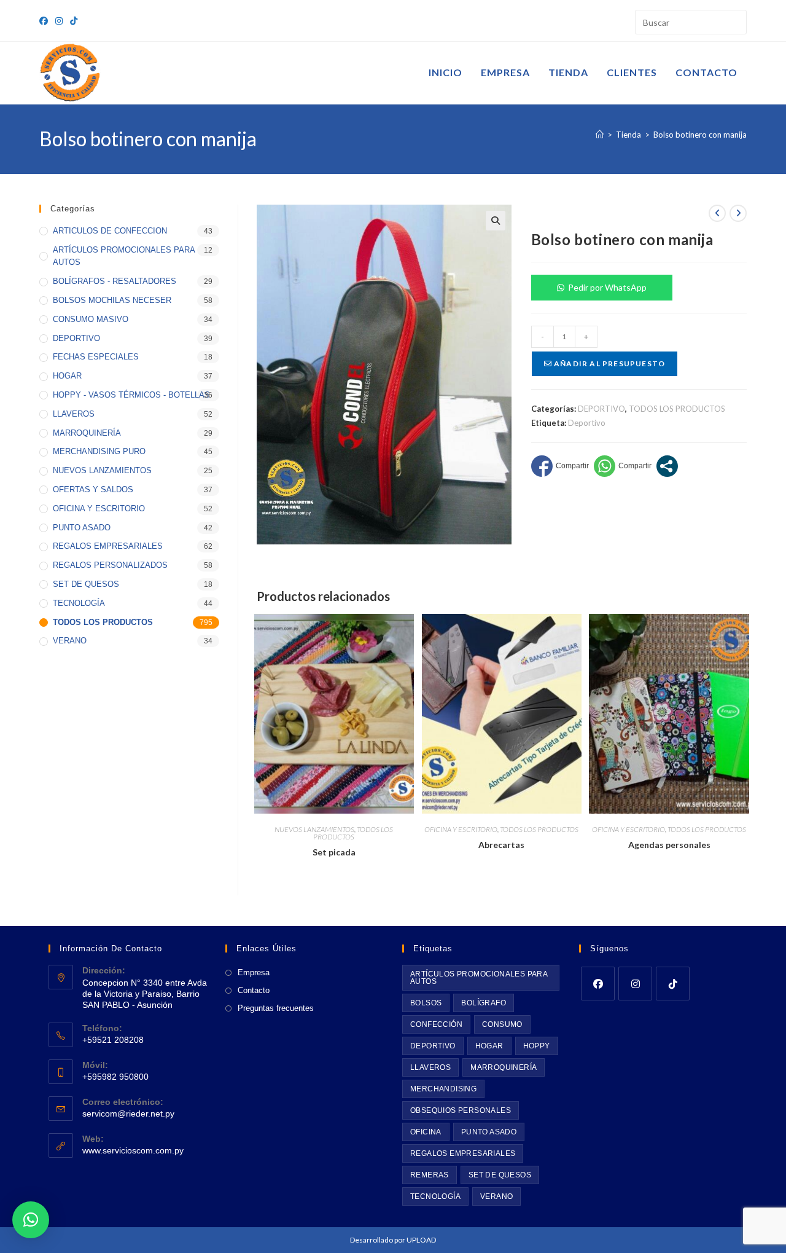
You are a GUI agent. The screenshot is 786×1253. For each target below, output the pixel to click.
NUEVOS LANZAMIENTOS (314, 829)
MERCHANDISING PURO (99, 451)
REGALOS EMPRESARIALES (108, 546)
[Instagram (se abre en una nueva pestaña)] (59, 21)
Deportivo (586, 423)
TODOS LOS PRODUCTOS (677, 409)
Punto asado (488, 1132)
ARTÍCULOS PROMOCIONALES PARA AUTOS (124, 256)
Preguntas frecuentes (276, 1008)
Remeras (429, 1175)
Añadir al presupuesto (608, 363)
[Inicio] (600, 134)
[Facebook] (598, 983)
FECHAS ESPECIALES (96, 356)
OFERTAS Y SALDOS (93, 489)
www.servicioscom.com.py (133, 1150)
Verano (496, 1196)
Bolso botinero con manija (700, 134)
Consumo (502, 1024)
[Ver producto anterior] (717, 213)
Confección (436, 1024)
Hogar (489, 1046)
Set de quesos (500, 1175)
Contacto (254, 990)
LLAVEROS (74, 413)
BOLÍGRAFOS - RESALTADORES (114, 281)
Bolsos (426, 1003)
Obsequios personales (460, 1110)
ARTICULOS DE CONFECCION (110, 230)
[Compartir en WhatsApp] (623, 466)
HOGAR (67, 375)
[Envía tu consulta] (734, 20)
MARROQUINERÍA (87, 433)
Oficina (426, 1132)
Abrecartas (501, 844)
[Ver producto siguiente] (738, 213)
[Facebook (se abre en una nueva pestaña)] (45, 21)
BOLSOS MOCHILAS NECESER (112, 300)
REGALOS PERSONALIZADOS (110, 565)
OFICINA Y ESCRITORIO (460, 829)
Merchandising (443, 1089)
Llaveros (430, 1067)
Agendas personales (669, 844)
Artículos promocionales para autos (479, 978)
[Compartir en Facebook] (560, 466)
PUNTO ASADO (82, 527)
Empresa (254, 972)
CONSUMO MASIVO (90, 319)
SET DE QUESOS (86, 584)
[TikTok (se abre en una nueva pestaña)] (73, 21)
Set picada (334, 852)
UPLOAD (421, 1239)
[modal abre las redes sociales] (667, 466)
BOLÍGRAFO (483, 1003)
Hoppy (536, 1046)
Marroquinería (503, 1067)
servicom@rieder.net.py (128, 1113)
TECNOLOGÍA (79, 603)
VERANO (70, 640)
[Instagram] (635, 983)
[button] (495, 220)
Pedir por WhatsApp (607, 287)
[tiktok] (673, 983)
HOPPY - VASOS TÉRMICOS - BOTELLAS (131, 394)
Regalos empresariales (462, 1153)
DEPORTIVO (601, 409)
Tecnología (435, 1196)
